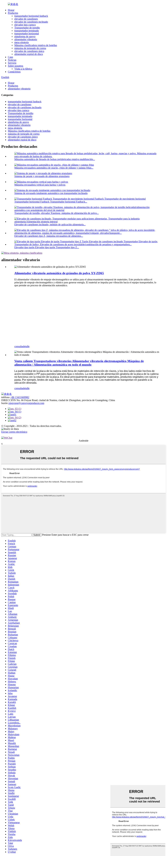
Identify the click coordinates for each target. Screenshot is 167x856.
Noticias (12, 60)
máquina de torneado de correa (30, 48)
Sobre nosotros (15, 65)
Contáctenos (14, 71)
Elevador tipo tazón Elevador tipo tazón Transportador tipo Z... (46, 247)
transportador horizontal (26, 33)
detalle (26, 346)
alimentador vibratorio (25, 39)
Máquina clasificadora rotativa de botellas (35, 45)
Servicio (12, 62)
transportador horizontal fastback (31, 16)
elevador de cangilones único (29, 51)
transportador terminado (26, 30)
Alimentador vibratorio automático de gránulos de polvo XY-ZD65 (59, 273)
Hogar (11, 10)
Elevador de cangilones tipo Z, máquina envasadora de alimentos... (48, 236)
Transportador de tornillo (27, 27)
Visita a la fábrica (23, 68)
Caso (10, 57)
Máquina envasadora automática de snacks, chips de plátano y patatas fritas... (53, 167)
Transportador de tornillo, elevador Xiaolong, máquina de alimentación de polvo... (56, 213)
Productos (13, 13)
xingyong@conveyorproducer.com (26, 403)
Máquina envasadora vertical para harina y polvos (39, 184)
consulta (18, 346)
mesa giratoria (21, 42)
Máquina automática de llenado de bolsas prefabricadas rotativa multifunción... (54, 159)
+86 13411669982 (19, 397)
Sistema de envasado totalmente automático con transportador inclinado (51, 193)
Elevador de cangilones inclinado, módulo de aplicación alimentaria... (50, 224)
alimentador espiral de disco (28, 54)
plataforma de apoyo (24, 36)
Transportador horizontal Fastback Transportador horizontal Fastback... (50, 201)
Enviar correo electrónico (14, 431)
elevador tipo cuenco (25, 24)
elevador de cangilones (26, 18)
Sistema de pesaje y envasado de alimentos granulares (41, 176)
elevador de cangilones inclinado (31, 21)
